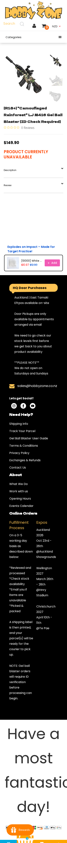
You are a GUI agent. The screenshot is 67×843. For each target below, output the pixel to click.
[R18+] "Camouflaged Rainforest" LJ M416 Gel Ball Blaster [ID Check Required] (33, 114)
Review (8, 185)
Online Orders (23, 513)
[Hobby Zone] (33, 10)
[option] (24, 74)
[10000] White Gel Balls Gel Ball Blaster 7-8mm (31, 261)
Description (10, 170)
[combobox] (14, 23)
